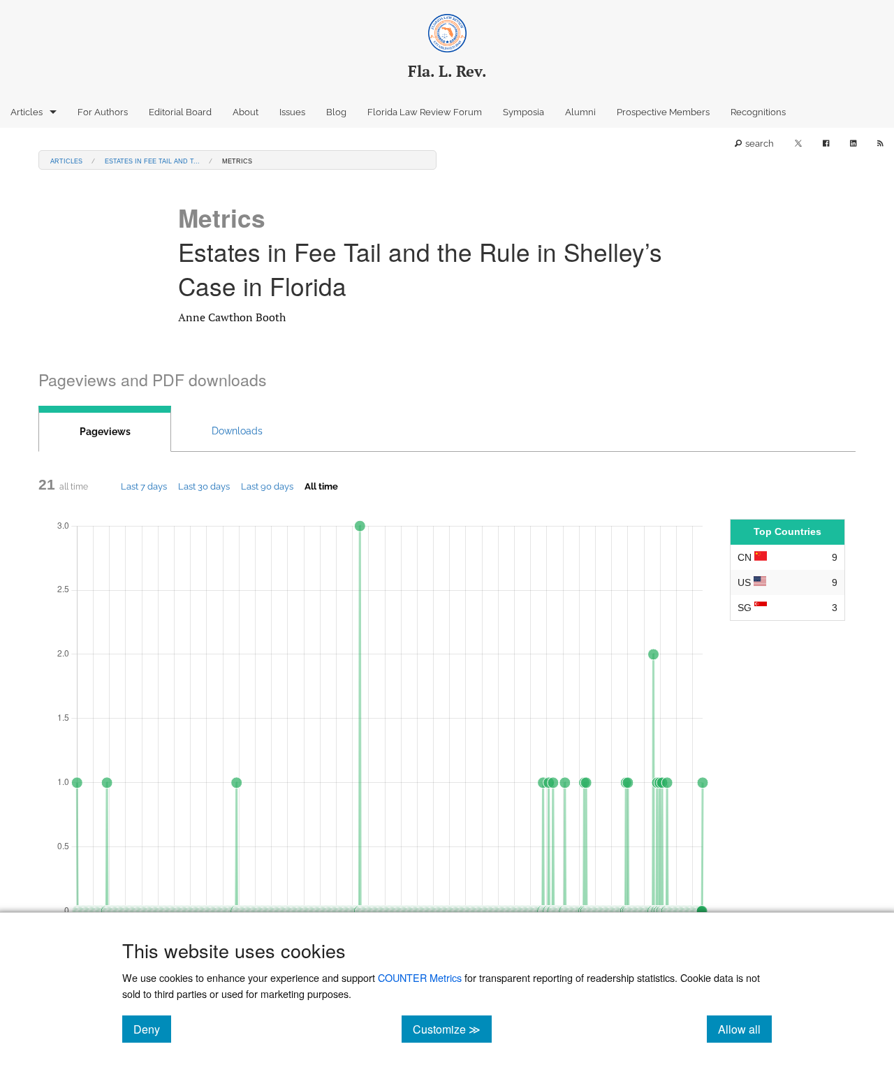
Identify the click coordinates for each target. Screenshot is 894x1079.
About (245, 112)
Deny (152, 1028)
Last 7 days (144, 486)
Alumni (580, 112)
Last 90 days (267, 486)
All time (321, 486)
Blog (336, 112)
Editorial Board (180, 112)
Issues (292, 112)
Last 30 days (204, 486)
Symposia (523, 112)
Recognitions (758, 112)
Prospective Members (663, 112)
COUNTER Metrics (420, 977)
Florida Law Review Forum (424, 112)
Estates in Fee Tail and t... (152, 160)
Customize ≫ (452, 1028)
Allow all (745, 1028)
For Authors (103, 112)
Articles (26, 112)
